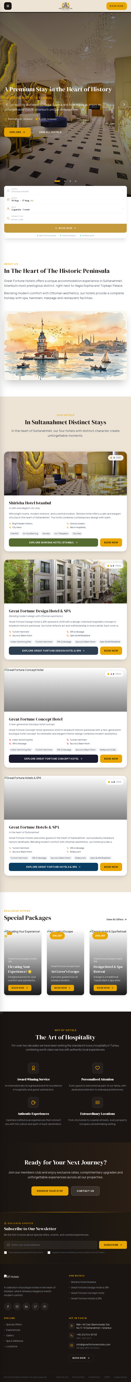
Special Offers (14, 1324)
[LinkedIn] (26, 1306)
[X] (35, 1306)
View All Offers (114, 919)
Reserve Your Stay (50, 1190)
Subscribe (111, 1244)
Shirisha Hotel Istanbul (83, 1282)
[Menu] (8, 6)
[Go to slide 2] (65, 181)
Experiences (13, 1329)
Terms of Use (62, 1377)
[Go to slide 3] (70, 181)
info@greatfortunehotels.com (93, 1344)
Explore (15, 132)
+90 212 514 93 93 (86, 1334)
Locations (11, 1346)
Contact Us (85, 1190)
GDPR (107, 1377)
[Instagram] (17, 1306)
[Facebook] (8, 1306)
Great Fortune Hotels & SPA (86, 1298)
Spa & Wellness (14, 1340)
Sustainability (120, 1377)
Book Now (116, 6)
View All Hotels (50, 132)
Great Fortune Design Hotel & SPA (90, 1287)
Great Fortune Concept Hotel (87, 1293)
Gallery (10, 1335)
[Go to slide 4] (76, 181)
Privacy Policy (78, 1377)
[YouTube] (44, 1306)
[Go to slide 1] (57, 181)
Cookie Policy (94, 1377)
